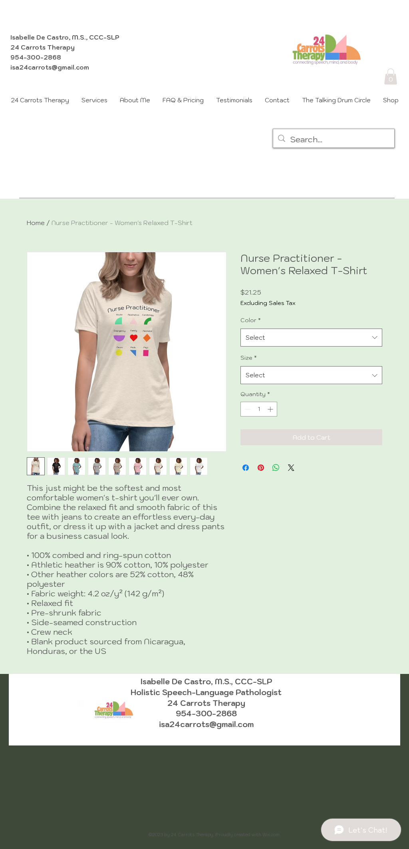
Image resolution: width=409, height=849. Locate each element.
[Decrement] (247, 409)
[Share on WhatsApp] (276, 467)
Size (248, 357)
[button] (390, 76)
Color (250, 320)
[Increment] (271, 409)
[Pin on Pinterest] (261, 467)
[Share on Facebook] (245, 467)
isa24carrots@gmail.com (49, 67)
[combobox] (311, 338)
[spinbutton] (259, 409)
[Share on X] (291, 467)
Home (36, 223)
